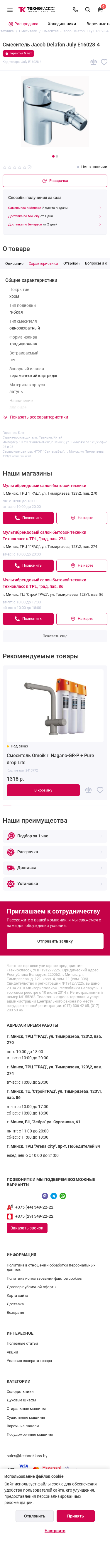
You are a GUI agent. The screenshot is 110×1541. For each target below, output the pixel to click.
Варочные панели (23, 1426)
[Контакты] (75, 9)
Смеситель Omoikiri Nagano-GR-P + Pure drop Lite (50, 759)
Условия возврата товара (29, 1360)
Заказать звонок (27, 1228)
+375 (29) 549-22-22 (34, 1216)
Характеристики (43, 263)
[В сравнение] (93, 62)
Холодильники (62, 23)
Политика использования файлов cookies (44, 1278)
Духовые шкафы (21, 1400)
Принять (75, 1516)
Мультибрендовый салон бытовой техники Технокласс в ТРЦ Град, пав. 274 (44, 535)
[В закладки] (104, 62)
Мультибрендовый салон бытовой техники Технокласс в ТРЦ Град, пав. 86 (44, 583)
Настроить (55, 1530)
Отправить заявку (55, 941)
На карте (85, 518)
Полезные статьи (22, 1343)
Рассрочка (58, 180)
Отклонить (34, 1516)
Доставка (15, 1304)
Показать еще (55, 636)
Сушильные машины (26, 1417)
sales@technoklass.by (27, 1455)
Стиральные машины (26, 1408)
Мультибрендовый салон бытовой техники (44, 485)
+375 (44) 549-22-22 (34, 1207)
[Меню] (10, 10)
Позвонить (32, 518)
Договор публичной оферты (31, 1287)
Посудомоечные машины (30, 1434)
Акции (12, 1352)
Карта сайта (17, 1295)
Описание (14, 263)
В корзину (43, 790)
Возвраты (15, 1312)
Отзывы (71, 263)
